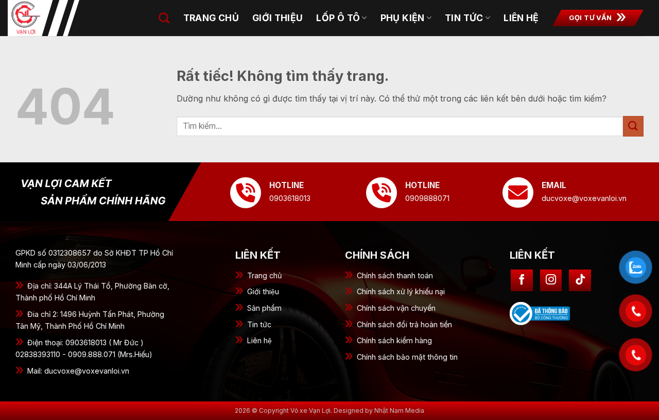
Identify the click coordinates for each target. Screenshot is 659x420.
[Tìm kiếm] (164, 17)
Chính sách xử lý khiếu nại (401, 291)
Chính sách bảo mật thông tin (407, 356)
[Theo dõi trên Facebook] (522, 281)
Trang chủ (264, 275)
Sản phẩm (264, 308)
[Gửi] (633, 126)
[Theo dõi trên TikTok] (580, 281)
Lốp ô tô (338, 17)
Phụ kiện (402, 17)
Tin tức (259, 324)
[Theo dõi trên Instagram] (551, 281)
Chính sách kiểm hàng (394, 340)
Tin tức (464, 17)
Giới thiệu (263, 291)
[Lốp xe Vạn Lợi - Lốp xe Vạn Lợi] (59, 18)
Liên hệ (521, 17)
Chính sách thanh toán (395, 275)
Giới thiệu (277, 17)
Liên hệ (259, 340)
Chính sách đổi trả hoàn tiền (404, 324)
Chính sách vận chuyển (396, 308)
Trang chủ (211, 17)
